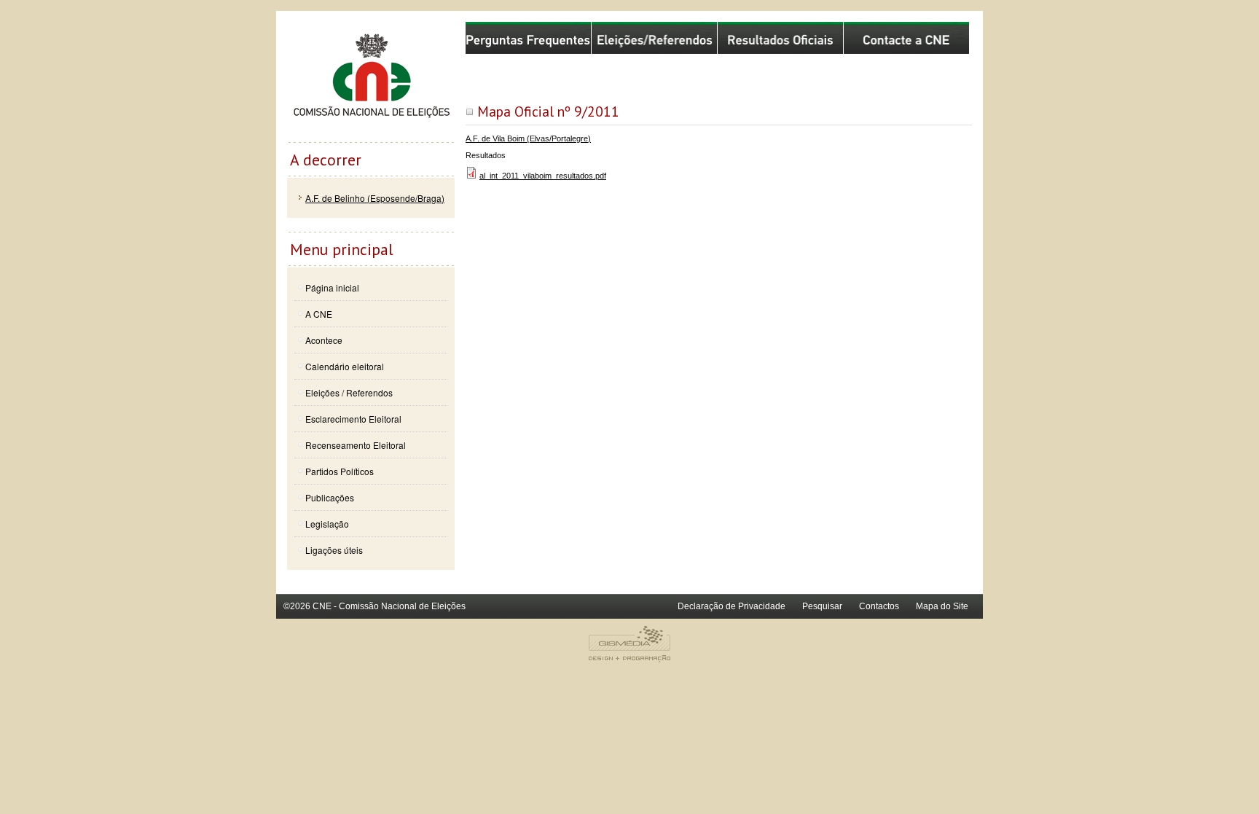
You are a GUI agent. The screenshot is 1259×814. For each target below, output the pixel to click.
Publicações (329, 497)
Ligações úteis (334, 550)
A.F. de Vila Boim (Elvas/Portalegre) (528, 138)
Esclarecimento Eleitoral (353, 418)
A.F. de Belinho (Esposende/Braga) (374, 198)
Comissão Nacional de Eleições (371, 81)
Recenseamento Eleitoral (355, 445)
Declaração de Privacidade (731, 606)
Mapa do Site (942, 606)
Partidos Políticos (339, 471)
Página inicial (332, 287)
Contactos (879, 606)
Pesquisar (822, 606)
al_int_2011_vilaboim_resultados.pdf (542, 175)
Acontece (323, 340)
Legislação (327, 523)
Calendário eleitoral (344, 366)
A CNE (318, 314)
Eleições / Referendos (349, 392)
